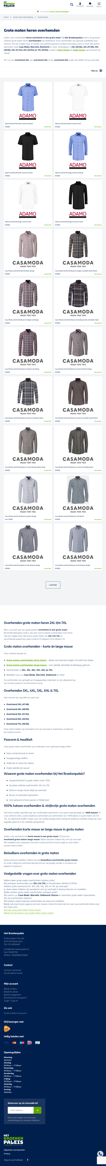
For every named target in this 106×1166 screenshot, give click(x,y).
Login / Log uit (11, 1000)
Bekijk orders (10, 988)
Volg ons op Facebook (13, 1160)
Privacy (7, 1153)
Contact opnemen (12, 970)
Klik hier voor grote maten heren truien (22, 910)
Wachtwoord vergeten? (15, 997)
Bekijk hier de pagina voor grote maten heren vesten (29, 912)
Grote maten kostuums (15, 1013)
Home (6, 17)
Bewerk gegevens (12, 994)
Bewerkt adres (11, 991)
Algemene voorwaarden (14, 1150)
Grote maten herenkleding (23, 17)
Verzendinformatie (13, 973)
